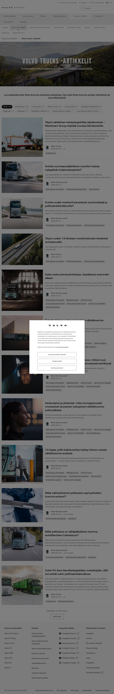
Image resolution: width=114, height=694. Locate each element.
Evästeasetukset (57, 368)
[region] (57, 347)
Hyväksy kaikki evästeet (57, 354)
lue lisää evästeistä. (62, 347)
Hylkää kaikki (57, 361)
